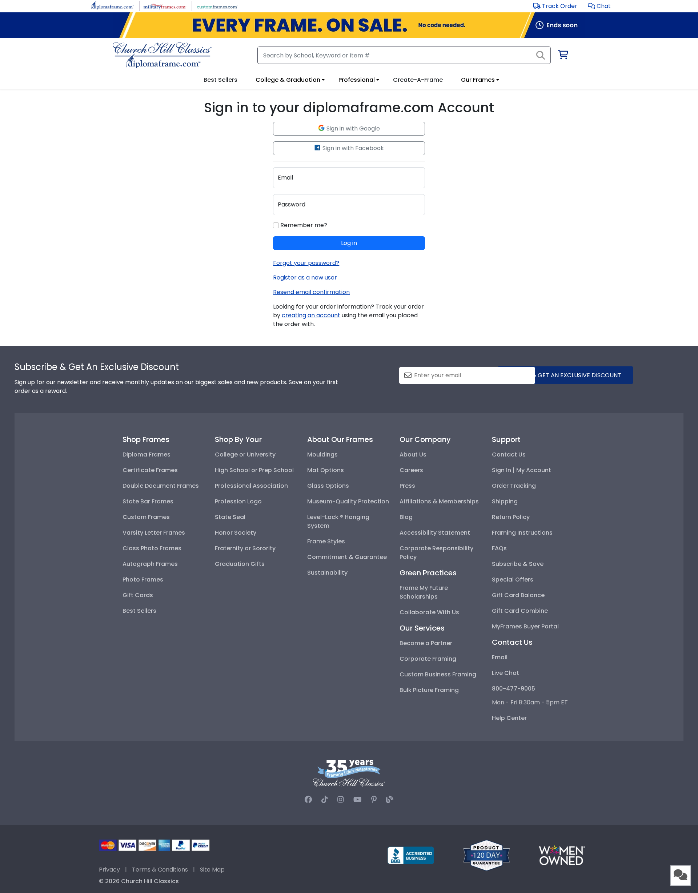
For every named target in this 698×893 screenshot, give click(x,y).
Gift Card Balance (518, 595)
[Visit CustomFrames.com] (217, 5)
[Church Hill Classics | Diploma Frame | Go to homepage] (162, 55)
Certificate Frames (150, 470)
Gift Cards (138, 595)
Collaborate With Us (429, 612)
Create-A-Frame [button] (418, 80)
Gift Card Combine (520, 611)
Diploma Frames (147, 454)
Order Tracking (514, 486)
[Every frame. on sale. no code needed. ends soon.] (349, 25)
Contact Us (509, 454)
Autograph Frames (150, 564)
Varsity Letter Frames (154, 532)
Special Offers (512, 579)
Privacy (109, 869)
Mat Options (325, 470)
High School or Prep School (254, 470)
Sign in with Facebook (352, 148)
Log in (349, 243)
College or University (245, 454)
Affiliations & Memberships (439, 501)
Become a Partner (426, 643)
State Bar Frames (148, 501)
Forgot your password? (306, 263)
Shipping (505, 501)
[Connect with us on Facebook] (308, 799)
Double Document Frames (161, 486)
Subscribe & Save (517, 564)
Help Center (509, 718)
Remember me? (303, 225)
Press (407, 486)
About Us (413, 454)
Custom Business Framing (438, 674)
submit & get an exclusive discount (565, 375)
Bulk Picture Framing (429, 690)
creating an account (311, 315)
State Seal (230, 517)
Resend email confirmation (311, 292)
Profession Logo (238, 501)
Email (500, 657)
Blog (406, 517)
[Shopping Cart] (562, 56)
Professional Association (251, 486)
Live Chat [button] (505, 673)
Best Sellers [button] (220, 80)
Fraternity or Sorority (245, 548)
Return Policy (511, 517)
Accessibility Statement (435, 532)
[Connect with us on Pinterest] (374, 799)
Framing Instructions (522, 532)
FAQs (499, 548)
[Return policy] (486, 855)
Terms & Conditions (160, 869)
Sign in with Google (352, 128)
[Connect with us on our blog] (389, 799)
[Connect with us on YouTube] (357, 799)
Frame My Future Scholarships (424, 592)
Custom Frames (146, 517)
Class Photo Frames (152, 548)
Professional (356, 80)
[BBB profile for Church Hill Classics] (411, 855)
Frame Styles (326, 541)
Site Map (212, 869)
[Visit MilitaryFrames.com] (165, 5)
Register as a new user (305, 277)
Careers (411, 470)
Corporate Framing (428, 659)
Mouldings (322, 454)
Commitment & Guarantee (347, 557)
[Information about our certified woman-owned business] (562, 855)
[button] (599, 6)
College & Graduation (288, 80)
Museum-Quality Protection (348, 501)
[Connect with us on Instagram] (340, 799)
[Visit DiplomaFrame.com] (112, 5)
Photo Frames (143, 579)
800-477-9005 (513, 688)
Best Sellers (139, 611)
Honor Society (235, 532)
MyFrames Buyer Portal (525, 626)
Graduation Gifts (240, 564)
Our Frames (478, 80)
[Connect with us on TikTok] (324, 799)
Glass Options (328, 486)
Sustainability (327, 572)
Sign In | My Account (521, 470)
